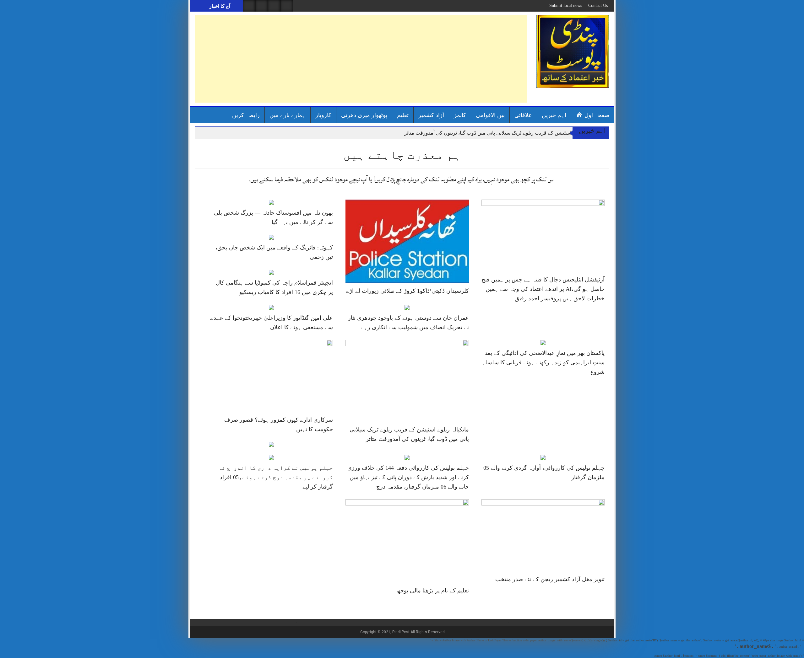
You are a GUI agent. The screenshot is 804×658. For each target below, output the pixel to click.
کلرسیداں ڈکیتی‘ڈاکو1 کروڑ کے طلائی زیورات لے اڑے (407, 291)
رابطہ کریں (246, 115)
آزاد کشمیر (431, 115)
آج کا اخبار (219, 6)
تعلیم (403, 115)
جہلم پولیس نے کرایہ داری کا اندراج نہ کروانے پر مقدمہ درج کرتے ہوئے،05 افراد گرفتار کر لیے (275, 477)
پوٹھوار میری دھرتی (364, 115)
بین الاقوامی (490, 115)
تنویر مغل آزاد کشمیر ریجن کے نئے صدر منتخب (550, 579)
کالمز (460, 115)
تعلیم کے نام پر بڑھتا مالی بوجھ (433, 590)
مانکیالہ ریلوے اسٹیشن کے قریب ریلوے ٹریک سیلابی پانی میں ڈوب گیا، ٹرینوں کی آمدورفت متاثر (502, 133)
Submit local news (565, 5)
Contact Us (598, 5)
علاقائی (523, 115)
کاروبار (323, 115)
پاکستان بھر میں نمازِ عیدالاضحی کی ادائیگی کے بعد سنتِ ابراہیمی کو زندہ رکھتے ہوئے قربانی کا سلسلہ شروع (543, 362)
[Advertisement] (361, 59)
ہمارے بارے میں (287, 115)
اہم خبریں (554, 115)
